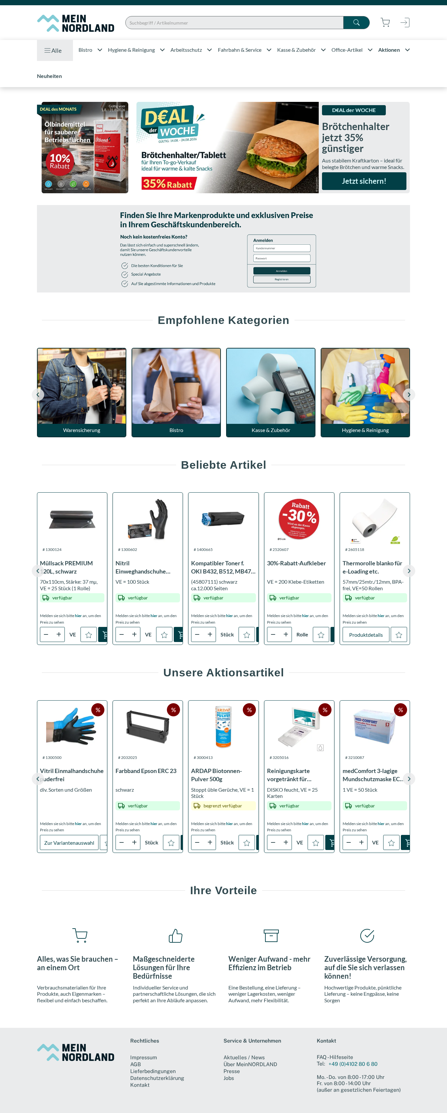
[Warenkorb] (106, 634)
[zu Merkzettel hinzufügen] (88, 634)
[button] (409, 394)
